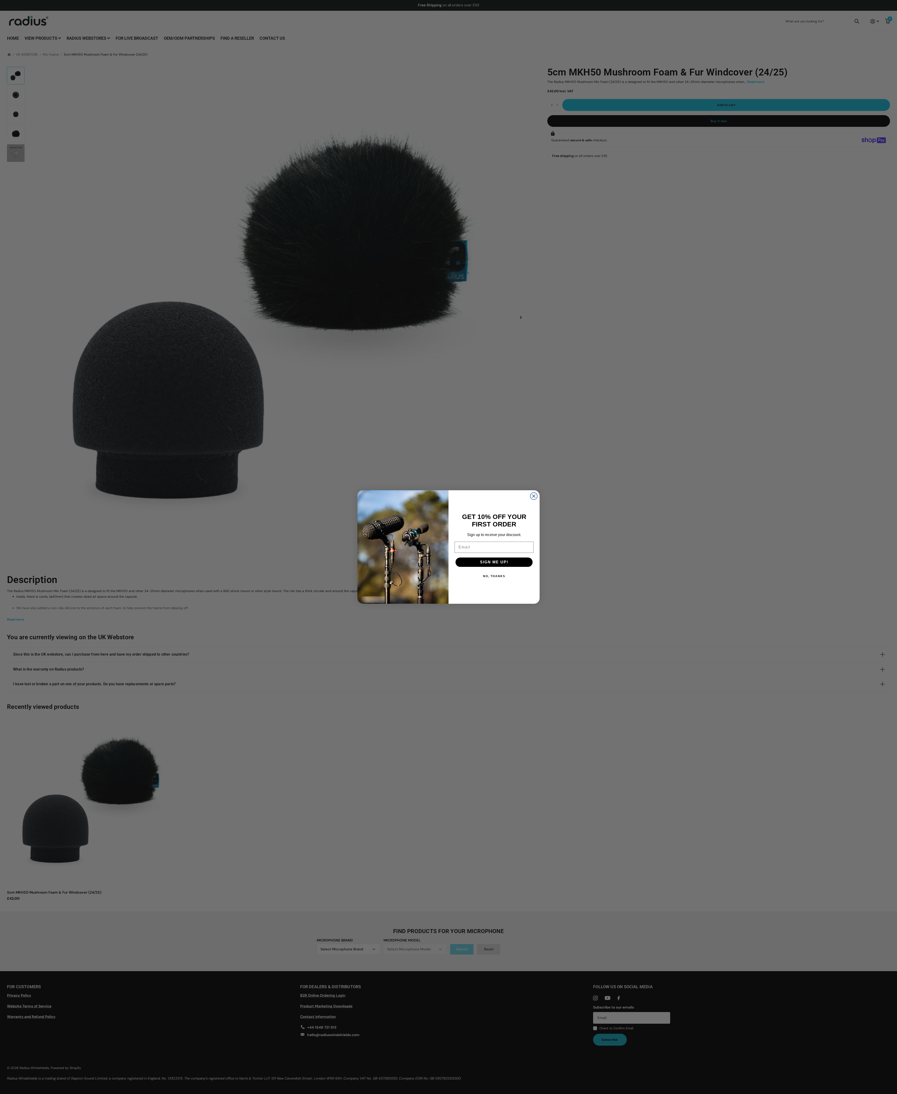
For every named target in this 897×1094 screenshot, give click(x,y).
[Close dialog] (533, 496)
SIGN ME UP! (494, 562)
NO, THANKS (494, 576)
